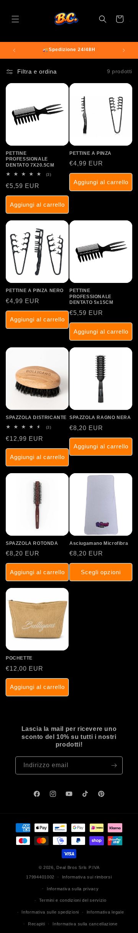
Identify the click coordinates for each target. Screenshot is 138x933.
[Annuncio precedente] (14, 50)
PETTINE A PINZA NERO (35, 290)
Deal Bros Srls (71, 867)
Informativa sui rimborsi (87, 877)
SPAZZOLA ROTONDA (32, 543)
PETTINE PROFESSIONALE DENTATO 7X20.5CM (30, 159)
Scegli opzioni (101, 572)
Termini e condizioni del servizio (73, 900)
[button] (15, 19)
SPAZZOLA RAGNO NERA (100, 417)
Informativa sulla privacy (73, 888)
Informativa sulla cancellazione (85, 924)
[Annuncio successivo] (123, 50)
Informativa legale (105, 912)
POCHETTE (19, 658)
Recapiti (36, 924)
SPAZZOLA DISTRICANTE (36, 417)
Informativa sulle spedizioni (50, 912)
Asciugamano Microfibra (98, 543)
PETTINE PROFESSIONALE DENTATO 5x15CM (91, 296)
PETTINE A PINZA (90, 153)
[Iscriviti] (113, 765)
